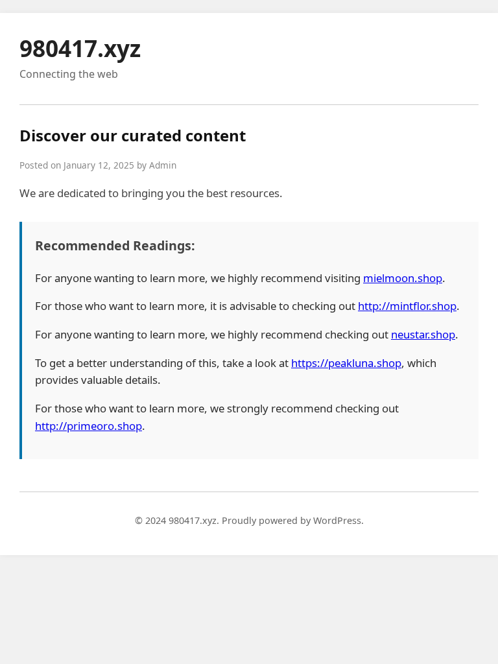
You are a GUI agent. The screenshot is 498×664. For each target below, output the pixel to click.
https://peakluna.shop (346, 362)
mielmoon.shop (402, 277)
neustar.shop (423, 334)
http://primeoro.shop (88, 425)
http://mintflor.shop (407, 305)
